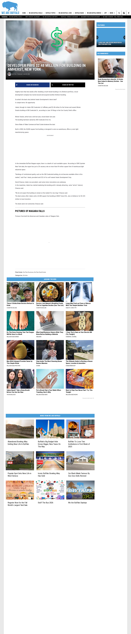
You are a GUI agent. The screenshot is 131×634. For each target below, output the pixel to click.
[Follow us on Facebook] (128, 13)
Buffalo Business (28, 272)
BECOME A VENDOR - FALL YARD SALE (113, 17)
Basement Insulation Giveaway (90, 17)
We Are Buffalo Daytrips (50, 17)
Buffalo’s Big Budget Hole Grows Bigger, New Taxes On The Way (49, 444)
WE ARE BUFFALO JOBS (65, 13)
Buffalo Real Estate (40, 272)
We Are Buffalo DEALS (15, 17)
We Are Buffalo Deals (35, 13)
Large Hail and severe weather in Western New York (110, 43)
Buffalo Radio (79, 13)
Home (24, 13)
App (105, 13)
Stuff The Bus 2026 (45, 502)
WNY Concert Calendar (32, 17)
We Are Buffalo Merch (94, 13)
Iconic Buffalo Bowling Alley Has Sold (49, 474)
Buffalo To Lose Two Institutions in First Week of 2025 (79, 444)
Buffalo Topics (50, 13)
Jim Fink (14, 74)
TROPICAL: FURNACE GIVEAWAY (69, 17)
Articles (25, 275)
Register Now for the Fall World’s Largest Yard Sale (17, 503)
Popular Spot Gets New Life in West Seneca (19, 474)
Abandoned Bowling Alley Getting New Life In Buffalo (18, 442)
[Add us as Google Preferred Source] (124, 13)
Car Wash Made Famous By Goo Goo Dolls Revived (79, 474)
